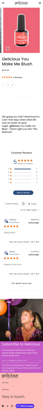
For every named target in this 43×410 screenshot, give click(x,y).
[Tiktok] (7, 406)
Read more (7, 132)
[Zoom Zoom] (21, 30)
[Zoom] (8, 48)
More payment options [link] (12, 112)
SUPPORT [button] (5, 390)
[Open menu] (5, 3)
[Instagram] (12, 406)
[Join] (38, 360)
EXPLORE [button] (5, 383)
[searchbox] (12, 204)
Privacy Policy (21, 368)
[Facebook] (3, 406)
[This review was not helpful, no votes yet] (36, 242)
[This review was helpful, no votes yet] (32, 242)
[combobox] (29, 210)
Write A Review (23, 193)
